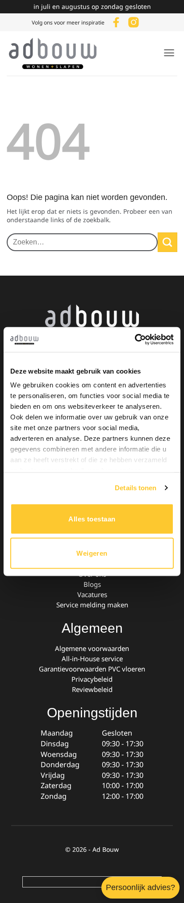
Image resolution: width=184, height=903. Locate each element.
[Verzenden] (167, 242)
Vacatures (92, 594)
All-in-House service (92, 658)
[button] (169, 52)
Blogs (92, 584)
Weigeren (92, 553)
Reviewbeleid (92, 689)
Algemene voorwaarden (92, 648)
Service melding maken (92, 604)
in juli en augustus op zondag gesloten (92, 6)
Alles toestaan (91, 518)
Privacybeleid (92, 679)
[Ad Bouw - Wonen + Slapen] (58, 53)
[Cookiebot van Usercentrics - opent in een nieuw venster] (135, 340)
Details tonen (135, 488)
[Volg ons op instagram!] (133, 21)
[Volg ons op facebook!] (116, 21)
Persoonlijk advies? (140, 887)
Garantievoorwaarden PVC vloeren (92, 668)
